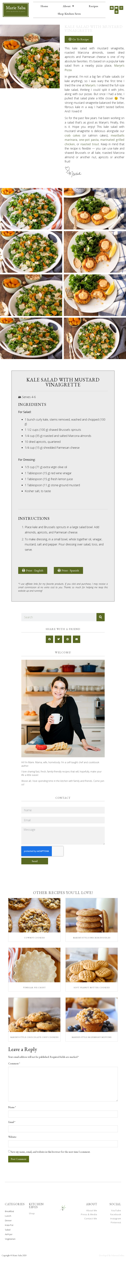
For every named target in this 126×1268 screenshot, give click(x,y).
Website (12, 1137)
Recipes (93, 6)
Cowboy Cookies (34, 937)
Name (12, 1107)
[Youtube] (116, 8)
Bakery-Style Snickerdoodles (91, 937)
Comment (14, 1063)
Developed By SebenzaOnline (111, 1255)
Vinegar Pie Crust (34, 987)
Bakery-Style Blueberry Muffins (92, 1037)
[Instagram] (121, 8)
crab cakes (72, 135)
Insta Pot (9, 1225)
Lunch (8, 1215)
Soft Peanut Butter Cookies (92, 987)
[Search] (100, 617)
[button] (68, 570)
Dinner (8, 1220)
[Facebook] (112, 8)
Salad (7, 1229)
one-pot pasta (89, 140)
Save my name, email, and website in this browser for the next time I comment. (50, 1152)
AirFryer (8, 1234)
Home (44, 6)
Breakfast (9, 1211)
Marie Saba (16, 8)
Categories (15, 1204)
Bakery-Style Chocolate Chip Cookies (34, 1037)
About (67, 6)
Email (11, 1122)
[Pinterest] (116, 12)
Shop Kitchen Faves (69, 13)
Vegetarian (10, 1238)
